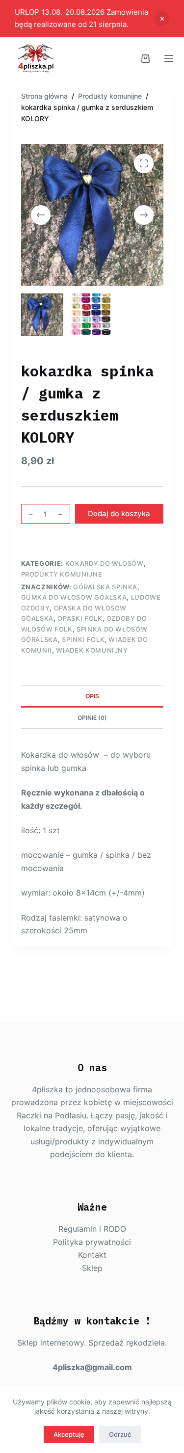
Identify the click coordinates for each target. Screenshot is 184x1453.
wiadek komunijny (92, 650)
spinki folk (83, 639)
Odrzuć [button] (162, 18)
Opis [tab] (92, 696)
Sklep (92, 1268)
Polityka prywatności (92, 1242)
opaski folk (79, 618)
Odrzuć (120, 1434)
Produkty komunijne (62, 574)
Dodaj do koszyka (119, 513)
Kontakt (92, 1255)
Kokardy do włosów (104, 563)
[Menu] (168, 58)
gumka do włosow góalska (74, 597)
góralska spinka (105, 587)
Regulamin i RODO (92, 1229)
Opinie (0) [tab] (92, 717)
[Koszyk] (145, 58)
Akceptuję (68, 1434)
